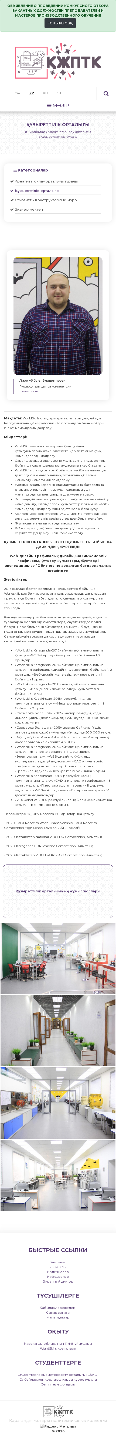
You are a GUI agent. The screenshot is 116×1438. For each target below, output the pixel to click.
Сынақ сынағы (58, 1312)
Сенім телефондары (58, 1384)
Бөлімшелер (58, 1272)
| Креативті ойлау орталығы (68, 132)
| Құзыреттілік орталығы (58, 137)
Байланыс (58, 1262)
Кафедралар (58, 1277)
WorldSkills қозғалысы (58, 1348)
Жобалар (37, 132)
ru (45, 93)
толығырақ (60, 22)
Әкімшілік (58, 1267)
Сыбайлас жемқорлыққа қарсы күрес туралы (58, 1379)
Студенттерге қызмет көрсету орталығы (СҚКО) (58, 1375)
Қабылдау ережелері (58, 1308)
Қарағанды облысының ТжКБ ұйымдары (58, 1344)
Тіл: (18, 93)
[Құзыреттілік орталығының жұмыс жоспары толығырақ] (58, 917)
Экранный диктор (58, 1281)
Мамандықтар (58, 1317)
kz (31, 93)
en (58, 93)
